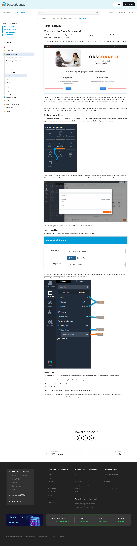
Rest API (107, 481)
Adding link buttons (10, 29)
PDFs (50, 495)
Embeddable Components (84, 507)
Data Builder (16, 479)
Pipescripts (107, 478)
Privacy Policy (43, 537)
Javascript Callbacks (111, 474)
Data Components (10, 97)
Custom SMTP (53, 502)
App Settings (8, 107)
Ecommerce (52, 499)
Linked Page (9, 34)
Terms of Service (58, 537)
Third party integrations (56, 492)
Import (77, 474)
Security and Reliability (11, 104)
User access (16, 486)
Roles (14, 490)
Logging (77, 488)
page (92, 35)
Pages (14, 483)
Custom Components (111, 488)
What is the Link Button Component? (12, 27)
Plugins (50, 478)
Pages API (107, 485)
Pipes (50, 474)
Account (7, 111)
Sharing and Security (82, 485)
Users (6, 100)
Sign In (117, 4)
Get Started (128, 4)
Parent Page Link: (10, 32)
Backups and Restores (82, 492)
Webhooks (52, 488)
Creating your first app (20, 476)
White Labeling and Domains (85, 504)
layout (98, 35)
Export (77, 478)
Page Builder (8, 50)
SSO (49, 485)
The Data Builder (10, 47)
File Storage (79, 481)
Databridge (52, 481)
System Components (11, 54)
